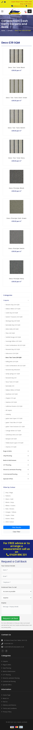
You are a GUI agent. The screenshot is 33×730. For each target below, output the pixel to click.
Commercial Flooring (9, 681)
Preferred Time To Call (8, 587)
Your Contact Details (8, 566)
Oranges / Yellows (11, 512)
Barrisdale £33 (10, 386)
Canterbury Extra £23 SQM (13, 435)
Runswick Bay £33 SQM (13, 349)
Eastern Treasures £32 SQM (14, 317)
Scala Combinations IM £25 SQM (15, 345)
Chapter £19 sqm (11, 398)
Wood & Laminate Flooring (11, 678)
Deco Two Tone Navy (16, 158)
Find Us (29, 6)
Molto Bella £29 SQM (12, 329)
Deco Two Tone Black (16, 67)
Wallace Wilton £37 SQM (13, 309)
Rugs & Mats (7, 665)
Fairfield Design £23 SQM (13, 337)
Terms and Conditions (10, 708)
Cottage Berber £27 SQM (13, 430)
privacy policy (7, 627)
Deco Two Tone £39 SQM (23, 30)
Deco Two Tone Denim (16, 128)
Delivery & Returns (19, 6)
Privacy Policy (7, 712)
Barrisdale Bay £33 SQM (13, 325)
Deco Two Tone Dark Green (16, 98)
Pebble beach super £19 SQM (14, 443)
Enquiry (3, 603)
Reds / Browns (10, 509)
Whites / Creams (10, 505)
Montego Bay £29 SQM (13, 321)
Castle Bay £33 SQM (12, 313)
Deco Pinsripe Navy (16, 279)
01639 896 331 (18, 554)
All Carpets (9, 410)
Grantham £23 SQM (12, 394)
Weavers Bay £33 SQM (12, 304)
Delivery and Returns (9, 705)
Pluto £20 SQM (10, 333)
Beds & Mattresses (9, 671)
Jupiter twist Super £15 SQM (14, 418)
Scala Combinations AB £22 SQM (15, 365)
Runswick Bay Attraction (13, 370)
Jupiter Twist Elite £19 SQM (14, 422)
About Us (6, 698)
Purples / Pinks (10, 515)
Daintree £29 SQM (11, 402)
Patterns (8, 496)
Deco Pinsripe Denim (16, 248)
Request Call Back (10, 618)
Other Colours (10, 522)
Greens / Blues (10, 518)
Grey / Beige (9, 492)
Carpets (10, 30)
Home (3, 30)
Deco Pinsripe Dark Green (16, 218)
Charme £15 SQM (11, 447)
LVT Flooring (7, 675)
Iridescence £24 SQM (12, 353)
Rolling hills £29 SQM (12, 361)
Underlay (8, 414)
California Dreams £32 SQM (14, 406)
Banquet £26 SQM (11, 439)
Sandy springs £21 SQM (13, 374)
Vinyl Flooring (7, 668)
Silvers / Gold (9, 499)
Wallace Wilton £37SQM (13, 390)
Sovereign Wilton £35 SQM (14, 341)
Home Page (6, 695)
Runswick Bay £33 (11, 378)
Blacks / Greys (10, 502)
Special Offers (7, 685)
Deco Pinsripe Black (16, 188)
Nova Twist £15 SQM (12, 382)
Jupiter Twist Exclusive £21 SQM (15, 426)
